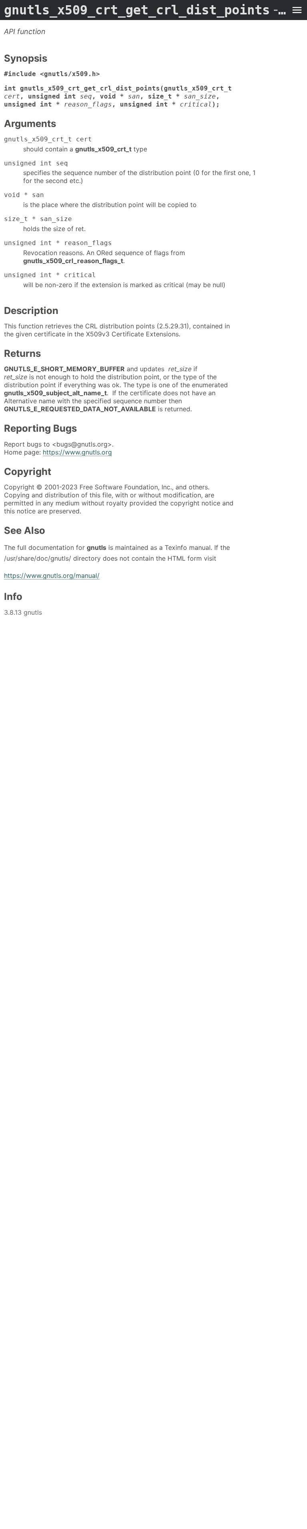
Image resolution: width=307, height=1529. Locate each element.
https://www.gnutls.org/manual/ (52, 575)
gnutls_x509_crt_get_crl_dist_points (145, 10)
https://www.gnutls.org (77, 452)
